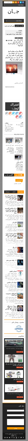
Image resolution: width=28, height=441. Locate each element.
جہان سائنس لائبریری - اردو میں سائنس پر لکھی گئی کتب (11, 197)
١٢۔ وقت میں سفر (11, 260)
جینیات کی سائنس (12, 282)
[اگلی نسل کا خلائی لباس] (14, 371)
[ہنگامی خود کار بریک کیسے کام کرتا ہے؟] (14, 340)
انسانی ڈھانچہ (13, 271)
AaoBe (12, 435)
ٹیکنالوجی (21, 336)
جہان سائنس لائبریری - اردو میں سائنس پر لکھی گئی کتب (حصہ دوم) (11, 211)
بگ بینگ (15, 247)
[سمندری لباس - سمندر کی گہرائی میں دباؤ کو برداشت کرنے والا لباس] (14, 356)
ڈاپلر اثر (14, 222)
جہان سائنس (10, 433)
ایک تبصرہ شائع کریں (17, 183)
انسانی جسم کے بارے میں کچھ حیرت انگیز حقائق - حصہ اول (11, 235)
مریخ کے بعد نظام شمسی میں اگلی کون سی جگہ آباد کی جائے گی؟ (11, 308)
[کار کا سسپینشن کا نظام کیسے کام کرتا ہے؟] (14, 385)
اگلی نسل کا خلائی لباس (18, 379)
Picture (18, 32)
